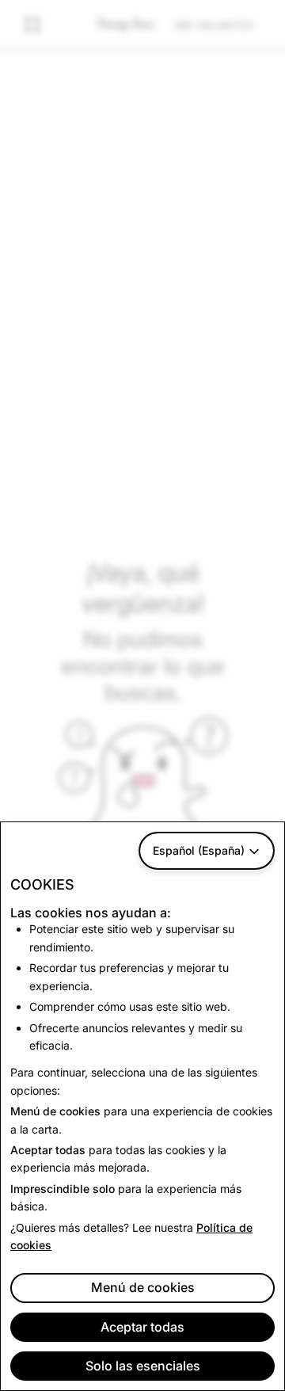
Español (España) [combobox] (199, 850)
